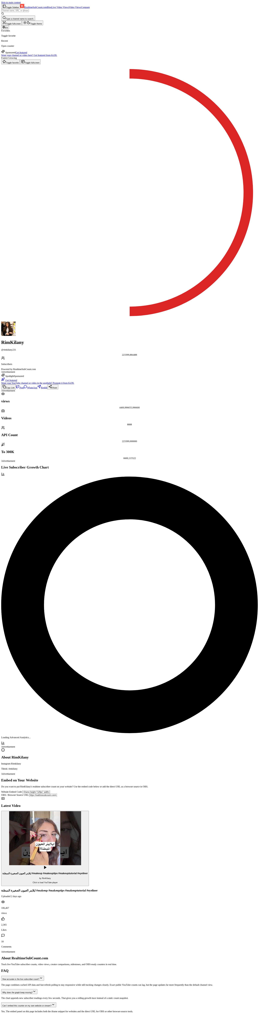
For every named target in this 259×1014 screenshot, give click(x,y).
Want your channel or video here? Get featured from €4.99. (29, 55)
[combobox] (15, 10)
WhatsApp (32, 387)
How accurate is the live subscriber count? (20, 979)
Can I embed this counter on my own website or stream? (26, 1006)
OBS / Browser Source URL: (15, 795)
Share (54, 388)
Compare (85, 7)
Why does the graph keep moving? (17, 992)
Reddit (44, 387)
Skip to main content (11, 2)
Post (21, 387)
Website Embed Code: (11, 792)
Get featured (21, 52)
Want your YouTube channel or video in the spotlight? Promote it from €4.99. (37, 383)
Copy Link (10, 388)
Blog (49, 7)
